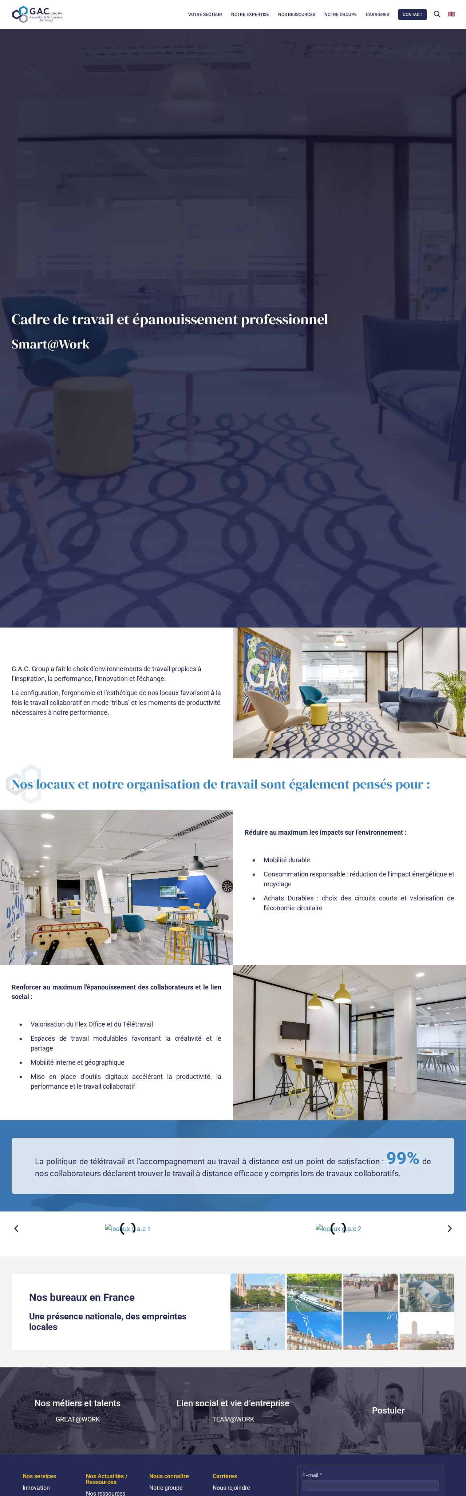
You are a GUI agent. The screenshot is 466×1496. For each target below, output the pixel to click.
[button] (437, 14)
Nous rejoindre (231, 1487)
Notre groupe (165, 1487)
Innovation (36, 1487)
